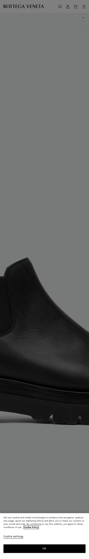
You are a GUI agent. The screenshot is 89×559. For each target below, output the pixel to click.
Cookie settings (13, 536)
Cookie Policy (31, 527)
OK (44, 548)
